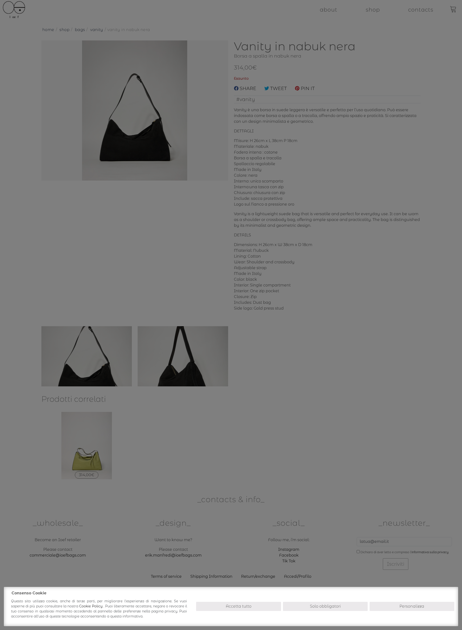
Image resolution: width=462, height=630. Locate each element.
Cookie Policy (91, 606)
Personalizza (411, 606)
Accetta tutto (238, 606)
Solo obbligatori (325, 606)
